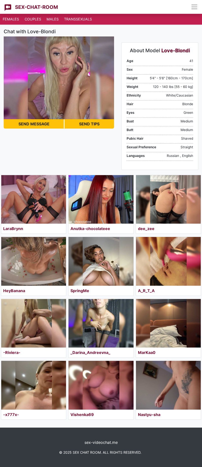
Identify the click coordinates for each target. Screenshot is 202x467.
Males (53, 19)
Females (11, 19)
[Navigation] (194, 7)
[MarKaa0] (168, 323)
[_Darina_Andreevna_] (100, 323)
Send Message (34, 123)
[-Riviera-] (33, 323)
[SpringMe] (100, 261)
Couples (33, 19)
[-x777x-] (33, 385)
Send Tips (89, 123)
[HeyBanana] (33, 261)
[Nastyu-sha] (168, 385)
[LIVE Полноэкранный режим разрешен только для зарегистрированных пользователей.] (59, 77)
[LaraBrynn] (33, 199)
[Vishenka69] (100, 385)
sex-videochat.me (101, 442)
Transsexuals (78, 19)
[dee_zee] (168, 199)
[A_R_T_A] (168, 261)
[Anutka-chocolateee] (100, 199)
